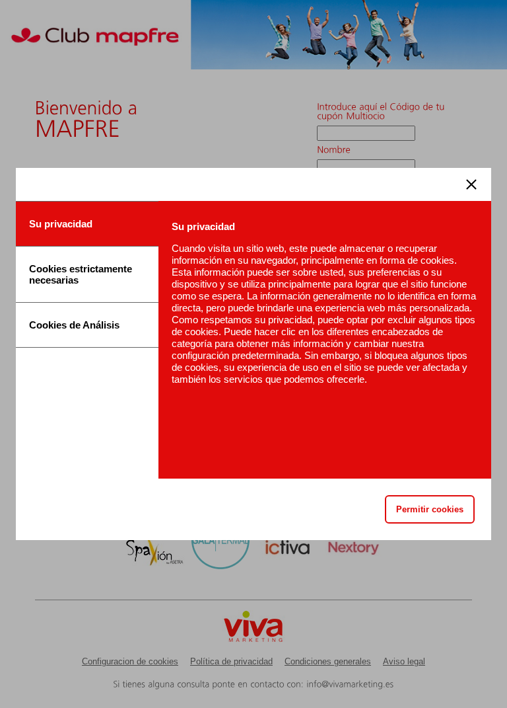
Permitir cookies (429, 509)
